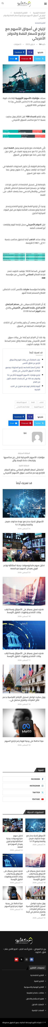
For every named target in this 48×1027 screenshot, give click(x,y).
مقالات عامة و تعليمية (35, 993)
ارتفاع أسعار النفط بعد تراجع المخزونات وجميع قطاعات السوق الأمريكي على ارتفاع (23, 369)
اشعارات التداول (38, 1004)
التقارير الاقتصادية (20, 13)
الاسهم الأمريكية (22, 402)
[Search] (2, 4)
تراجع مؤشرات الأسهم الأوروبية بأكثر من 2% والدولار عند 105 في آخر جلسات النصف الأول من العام (23, 378)
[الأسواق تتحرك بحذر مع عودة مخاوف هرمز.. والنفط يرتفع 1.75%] (24, 503)
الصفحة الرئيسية (39, 13)
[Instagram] (26, 959)
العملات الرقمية (38, 1010)
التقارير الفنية (39, 981)
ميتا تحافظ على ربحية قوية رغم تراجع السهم (24, 741)
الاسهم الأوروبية (39, 406)
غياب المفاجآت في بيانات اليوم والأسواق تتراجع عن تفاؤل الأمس (24, 361)
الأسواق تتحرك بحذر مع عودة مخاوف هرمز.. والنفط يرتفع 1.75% (24, 522)
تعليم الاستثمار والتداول (35, 998)
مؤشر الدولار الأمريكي (22, 406)
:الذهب (41, 402)
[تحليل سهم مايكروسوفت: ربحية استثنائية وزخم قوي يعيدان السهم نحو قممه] (24, 547)
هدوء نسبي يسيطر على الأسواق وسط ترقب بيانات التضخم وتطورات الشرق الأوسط (24, 610)
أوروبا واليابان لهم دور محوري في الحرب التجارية (25, 387)
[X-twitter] (21, 959)
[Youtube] (16, 959)
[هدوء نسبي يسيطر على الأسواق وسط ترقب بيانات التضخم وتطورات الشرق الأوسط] (24, 591)
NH (40, 44)
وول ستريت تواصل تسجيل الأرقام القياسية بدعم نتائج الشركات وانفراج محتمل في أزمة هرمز (35, 909)
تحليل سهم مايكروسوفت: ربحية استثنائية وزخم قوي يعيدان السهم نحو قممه (24, 566)
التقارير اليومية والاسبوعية (34, 987)
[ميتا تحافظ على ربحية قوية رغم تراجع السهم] (24, 723)
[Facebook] (31, 959)
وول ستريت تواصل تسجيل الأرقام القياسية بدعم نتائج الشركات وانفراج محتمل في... (24, 698)
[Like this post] (29, 52)
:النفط (33, 402)
